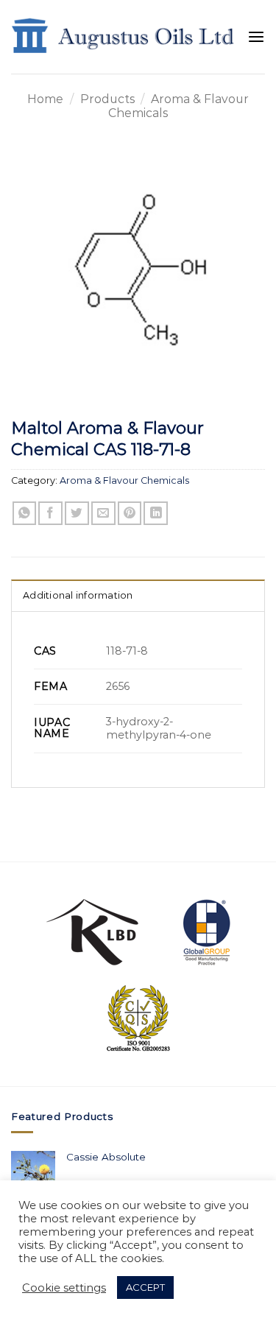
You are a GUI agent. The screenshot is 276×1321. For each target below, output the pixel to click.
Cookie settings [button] (64, 1287)
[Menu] (256, 37)
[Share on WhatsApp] (25, 513)
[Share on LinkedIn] (156, 513)
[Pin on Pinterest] (130, 513)
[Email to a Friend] (103, 513)
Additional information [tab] (78, 595)
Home (45, 99)
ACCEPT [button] (145, 1287)
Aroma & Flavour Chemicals (124, 480)
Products (107, 99)
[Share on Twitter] (77, 513)
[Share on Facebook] (50, 513)
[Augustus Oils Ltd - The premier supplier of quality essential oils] (123, 37)
